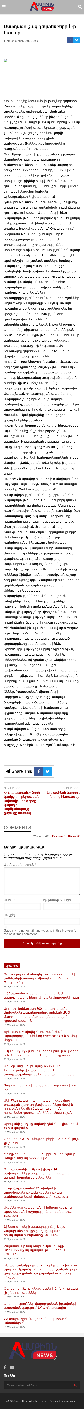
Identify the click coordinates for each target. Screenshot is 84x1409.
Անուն (9, 900)
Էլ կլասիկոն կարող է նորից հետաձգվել (63, 794)
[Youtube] (12, 1367)
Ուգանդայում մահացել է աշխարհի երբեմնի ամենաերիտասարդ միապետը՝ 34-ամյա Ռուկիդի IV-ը (40, 978)
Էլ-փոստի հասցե (58, 900)
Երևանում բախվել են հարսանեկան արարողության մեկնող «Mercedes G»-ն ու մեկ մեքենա (40, 1036)
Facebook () (59, 836)
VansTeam (69, 1401)
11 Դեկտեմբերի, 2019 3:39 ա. (21, 41)
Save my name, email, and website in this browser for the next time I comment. (40, 932)
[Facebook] (70, 40)
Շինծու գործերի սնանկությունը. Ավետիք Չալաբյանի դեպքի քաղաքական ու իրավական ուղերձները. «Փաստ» (37, 1231)
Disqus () (74, 836)
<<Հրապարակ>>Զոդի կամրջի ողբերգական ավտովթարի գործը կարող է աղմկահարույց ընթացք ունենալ (22, 803)
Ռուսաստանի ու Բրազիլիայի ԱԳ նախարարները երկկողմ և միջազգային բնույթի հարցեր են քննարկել (36, 1173)
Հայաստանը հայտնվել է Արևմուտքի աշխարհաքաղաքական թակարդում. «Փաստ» (35, 1250)
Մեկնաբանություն (20, 864)
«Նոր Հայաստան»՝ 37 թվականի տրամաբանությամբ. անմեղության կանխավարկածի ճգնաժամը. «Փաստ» (36, 1192)
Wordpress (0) (41, 836)
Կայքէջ (9, 915)
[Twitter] (76, 40)
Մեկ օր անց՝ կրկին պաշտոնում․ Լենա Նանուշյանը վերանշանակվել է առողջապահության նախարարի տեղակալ (39, 1070)
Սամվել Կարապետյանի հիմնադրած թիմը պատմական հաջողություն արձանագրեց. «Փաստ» (38, 1211)
